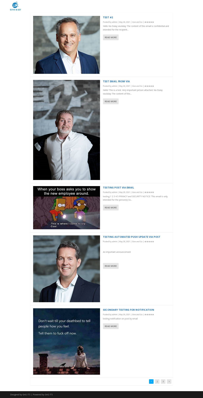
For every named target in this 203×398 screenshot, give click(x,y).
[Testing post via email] (66, 207)
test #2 (108, 17)
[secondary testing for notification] (66, 341)
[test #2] (66, 45)
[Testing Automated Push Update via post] (66, 268)
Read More (111, 37)
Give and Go (137, 22)
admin (114, 22)
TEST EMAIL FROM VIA (116, 81)
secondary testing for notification (128, 309)
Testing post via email (118, 187)
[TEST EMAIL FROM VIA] (66, 130)
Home (188, 5)
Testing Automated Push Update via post (131, 237)
